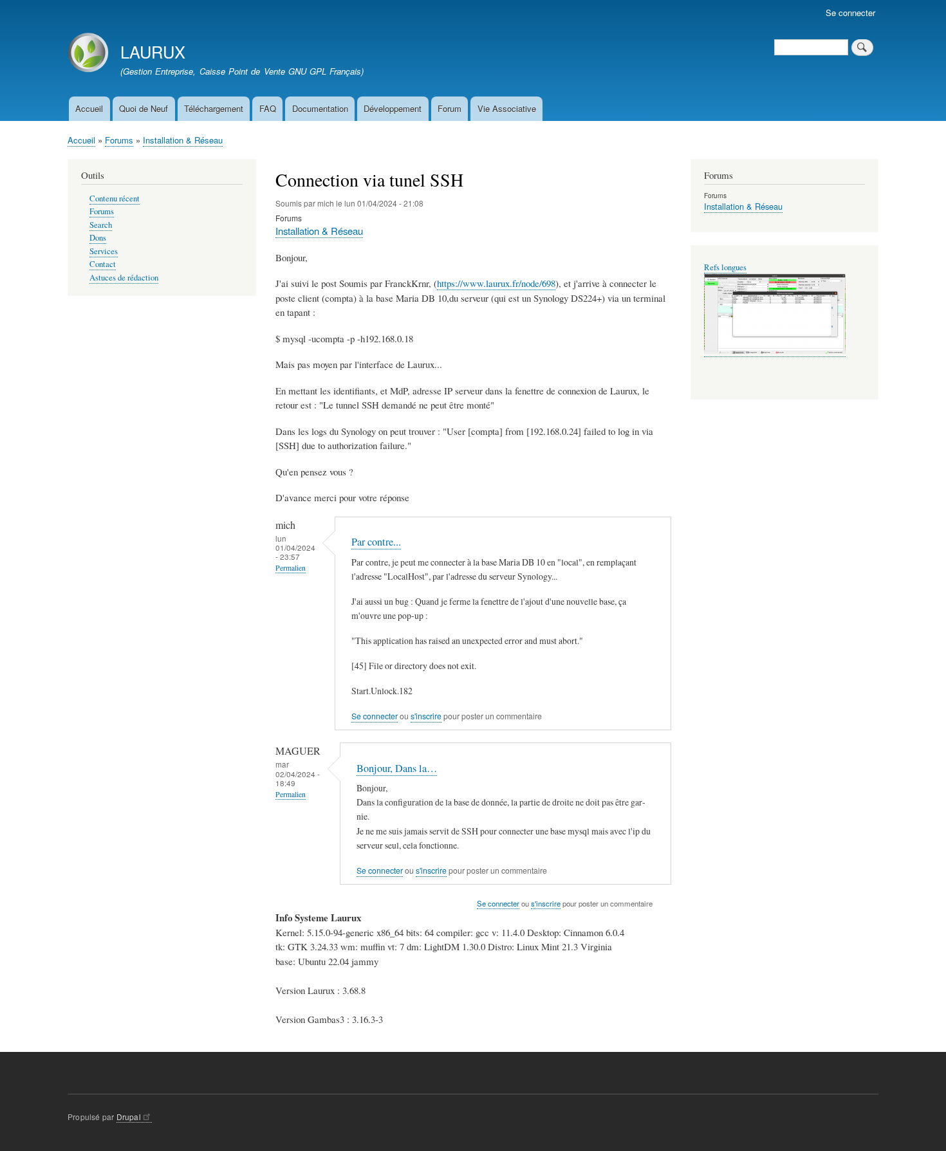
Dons (97, 237)
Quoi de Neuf (143, 108)
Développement (393, 108)
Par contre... (376, 542)
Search (100, 224)
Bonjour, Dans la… (397, 768)
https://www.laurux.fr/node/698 (496, 283)
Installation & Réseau (183, 140)
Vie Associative (507, 108)
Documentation (320, 108)
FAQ (267, 108)
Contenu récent (114, 198)
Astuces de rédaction (123, 277)
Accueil (89, 108)
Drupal (128, 1116)
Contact (102, 264)
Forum (449, 108)
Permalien (290, 568)
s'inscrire (426, 716)
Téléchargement (213, 108)
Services (103, 251)
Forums (119, 140)
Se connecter (850, 12)
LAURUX (152, 51)
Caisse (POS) (726, 267)
